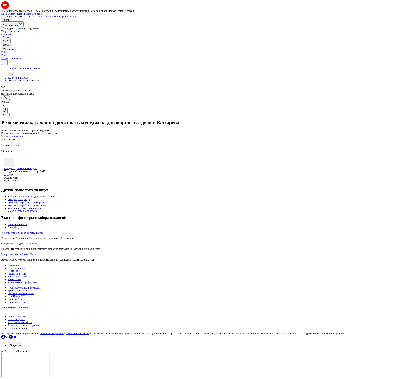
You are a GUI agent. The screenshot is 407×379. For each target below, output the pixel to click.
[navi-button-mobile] (4, 62)
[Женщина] (9, 162)
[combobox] (16, 90)
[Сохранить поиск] (4, 110)
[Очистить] (5, 97)
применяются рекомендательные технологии (64, 333)
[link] (6, 45)
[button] (4, 52)
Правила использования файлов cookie (56, 16)
